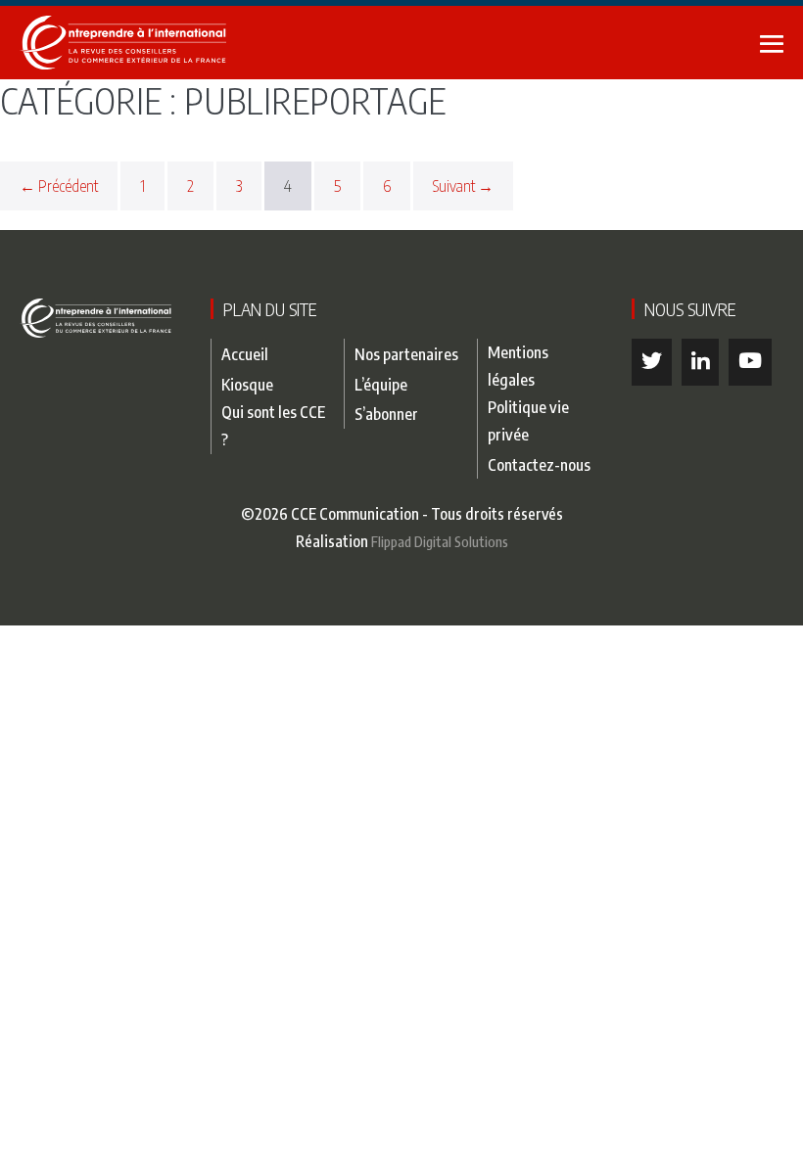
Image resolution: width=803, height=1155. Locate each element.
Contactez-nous (539, 464)
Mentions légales (518, 366)
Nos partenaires (406, 354)
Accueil (244, 354)
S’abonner (386, 413)
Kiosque (247, 384)
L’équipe (380, 384)
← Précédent (59, 186)
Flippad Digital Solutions (439, 541)
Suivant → (463, 186)
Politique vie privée (528, 420)
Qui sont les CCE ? (273, 425)
